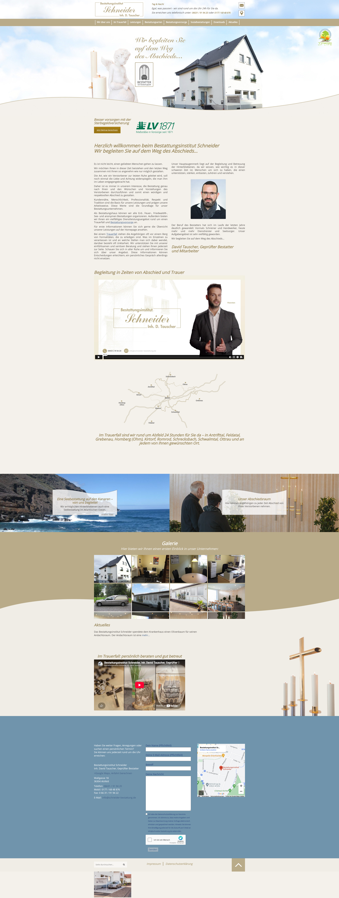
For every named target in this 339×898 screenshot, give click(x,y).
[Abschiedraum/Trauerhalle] (226, 597)
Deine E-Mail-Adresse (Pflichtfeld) (164, 755)
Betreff (149, 764)
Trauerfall (111, 234)
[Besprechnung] (150, 569)
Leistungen (135, 22)
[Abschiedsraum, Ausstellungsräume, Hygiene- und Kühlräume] (188, 597)
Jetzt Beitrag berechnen (107, 130)
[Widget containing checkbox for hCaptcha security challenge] (166, 840)
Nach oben (238, 865)
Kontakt (241, 5)
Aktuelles (233, 22)
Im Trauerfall (120, 22)
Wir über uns (103, 22)
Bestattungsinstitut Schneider (119, 9)
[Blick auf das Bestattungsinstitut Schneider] (112, 883)
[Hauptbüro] (226, 569)
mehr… (146, 635)
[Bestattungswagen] (112, 597)
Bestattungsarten (153, 22)
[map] (221, 770)
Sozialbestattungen (200, 22)
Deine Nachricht (155, 774)
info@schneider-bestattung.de (119, 797)
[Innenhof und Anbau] (150, 597)
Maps (241, 13)
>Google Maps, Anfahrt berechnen (113, 773)
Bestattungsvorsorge (176, 22)
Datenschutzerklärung (179, 864)
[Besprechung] (188, 569)
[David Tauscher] (208, 199)
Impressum (154, 864)
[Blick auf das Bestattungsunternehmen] (112, 569)
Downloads (219, 22)
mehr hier (107, 514)
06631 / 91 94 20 (113, 786)
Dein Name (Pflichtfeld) (158, 745)
